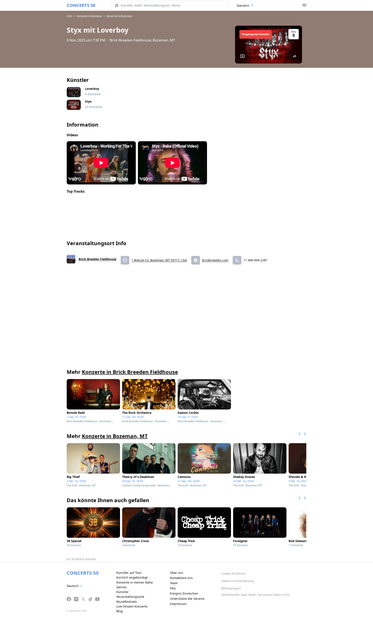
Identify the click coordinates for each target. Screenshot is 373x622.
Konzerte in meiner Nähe (134, 582)
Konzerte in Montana (89, 16)
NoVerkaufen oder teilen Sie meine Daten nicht (255, 595)
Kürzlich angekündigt (132, 577)
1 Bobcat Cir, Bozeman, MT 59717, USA (159, 260)
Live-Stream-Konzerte (131, 606)
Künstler (122, 592)
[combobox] (245, 5)
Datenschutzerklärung (237, 581)
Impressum (178, 604)
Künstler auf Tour (129, 573)
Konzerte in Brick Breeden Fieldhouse (130, 371)
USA (69, 16)
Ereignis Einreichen (184, 593)
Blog (119, 611)
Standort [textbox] (243, 5)
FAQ (173, 588)
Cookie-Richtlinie (233, 573)
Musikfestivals (126, 602)
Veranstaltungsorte (130, 597)
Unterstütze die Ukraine (187, 599)
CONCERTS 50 (81, 5)
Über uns (176, 573)
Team (174, 583)
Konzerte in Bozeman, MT (115, 436)
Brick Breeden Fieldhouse (97, 259)
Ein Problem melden (81, 559)
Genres (121, 587)
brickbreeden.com (215, 260)
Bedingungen (231, 588)
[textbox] (75, 586)
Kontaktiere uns (181, 578)
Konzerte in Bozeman (119, 16)
